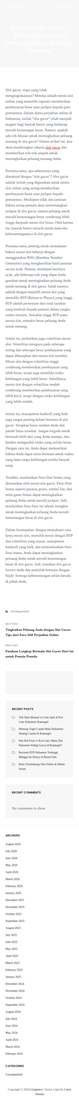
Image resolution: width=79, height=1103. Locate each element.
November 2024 (15, 990)
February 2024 (14, 1053)
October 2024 (13, 997)
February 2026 (14, 886)
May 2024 (11, 1032)
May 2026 (11, 865)
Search (62, 684)
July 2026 (11, 851)
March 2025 (13, 962)
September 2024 (15, 1004)
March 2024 (13, 1046)
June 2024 (11, 1025)
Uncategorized (20, 611)
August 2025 (13, 927)
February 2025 (14, 969)
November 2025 (15, 907)
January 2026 (13, 893)
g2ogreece (15, 5)
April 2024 (12, 1039)
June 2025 (11, 941)
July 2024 (11, 1018)
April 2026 (12, 872)
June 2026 (11, 858)
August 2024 (13, 1011)
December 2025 (15, 900)
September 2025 (15, 921)
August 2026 (13, 844)
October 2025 (13, 914)
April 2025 (12, 955)
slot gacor (53, 147)
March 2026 (13, 879)
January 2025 (13, 976)
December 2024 (15, 983)
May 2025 (11, 948)
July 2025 (11, 934)
